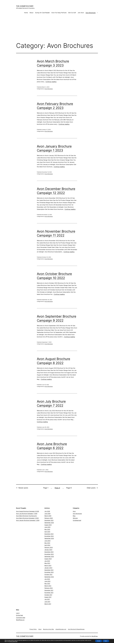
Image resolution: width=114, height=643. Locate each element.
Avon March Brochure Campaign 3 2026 (27, 518)
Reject (105, 641)
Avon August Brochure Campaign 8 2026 (27, 511)
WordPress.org (20, 620)
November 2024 (49, 536)
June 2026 (47, 513)
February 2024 (48, 547)
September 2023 (49, 556)
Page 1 (45, 488)
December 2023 (48, 552)
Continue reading (51, 82)
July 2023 (47, 561)
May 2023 (47, 563)
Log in (18, 613)
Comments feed (20, 617)
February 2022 (48, 588)
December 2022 (48, 570)
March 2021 (47, 604)
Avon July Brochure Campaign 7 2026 (26, 513)
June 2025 (47, 527)
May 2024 (47, 543)
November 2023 (49, 554)
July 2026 (47, 511)
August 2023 (48, 558)
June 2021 (47, 601)
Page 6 (69, 488)
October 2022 (48, 574)
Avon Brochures (91, 12)
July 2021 (47, 599)
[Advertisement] (57, 30)
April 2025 (47, 531)
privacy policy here (13, 641)
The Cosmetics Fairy (24, 6)
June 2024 (47, 540)
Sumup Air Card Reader (42, 12)
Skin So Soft (72, 12)
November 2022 (49, 572)
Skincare (75, 518)
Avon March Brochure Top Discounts (26, 516)
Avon (74, 511)
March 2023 (47, 565)
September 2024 (49, 538)
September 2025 (49, 522)
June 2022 (47, 581)
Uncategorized (77, 520)
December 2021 (48, 590)
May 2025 (47, 529)
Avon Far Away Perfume (58, 12)
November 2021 (48, 592)
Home (26, 12)
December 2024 (49, 534)
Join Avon (81, 12)
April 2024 (47, 545)
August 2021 (47, 597)
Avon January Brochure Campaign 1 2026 (27, 520)
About (31, 12)
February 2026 (48, 518)
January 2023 (48, 567)
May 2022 (47, 583)
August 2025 (48, 525)
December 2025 (48, 520)
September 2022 (49, 577)
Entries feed (19, 615)
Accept (98, 641)
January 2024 (48, 549)
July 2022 (47, 579)
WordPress (95, 636)
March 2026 (47, 516)
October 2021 (48, 595)
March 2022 (47, 585)
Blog (74, 516)
